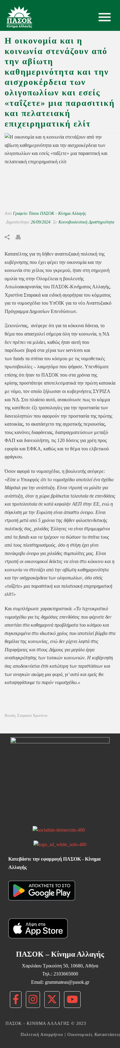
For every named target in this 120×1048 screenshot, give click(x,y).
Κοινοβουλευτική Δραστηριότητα (86, 222)
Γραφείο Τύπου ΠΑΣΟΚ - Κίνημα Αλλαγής (49, 213)
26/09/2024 (40, 222)
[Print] (21, 236)
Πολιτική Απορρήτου (42, 1034)
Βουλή (10, 715)
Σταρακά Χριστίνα (32, 715)
